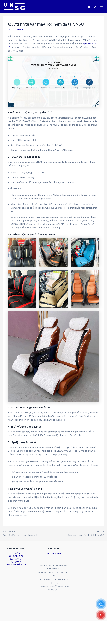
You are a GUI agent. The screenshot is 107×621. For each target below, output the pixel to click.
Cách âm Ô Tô (15, 559)
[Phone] (95, 7)
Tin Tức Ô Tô (15, 553)
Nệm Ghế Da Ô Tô (16, 556)
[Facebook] (89, 7)
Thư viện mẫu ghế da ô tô (16, 564)
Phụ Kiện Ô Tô (15, 562)
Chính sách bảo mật (53, 553)
